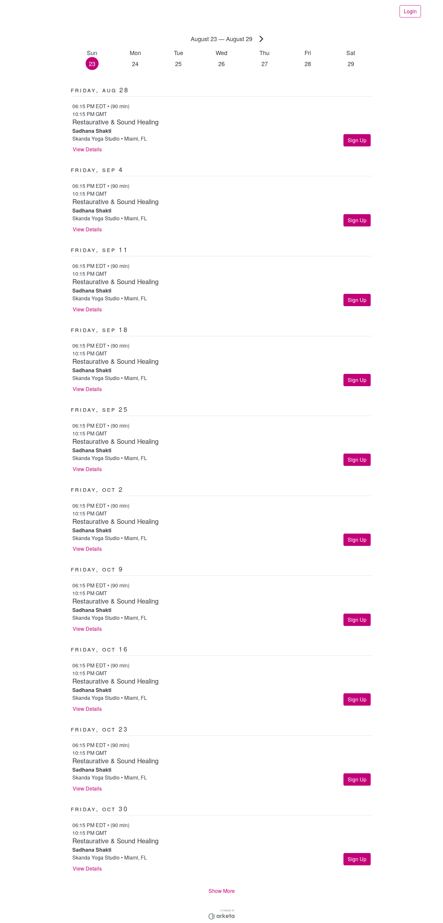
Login (410, 11)
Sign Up (357, 140)
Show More (222, 890)
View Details (87, 149)
